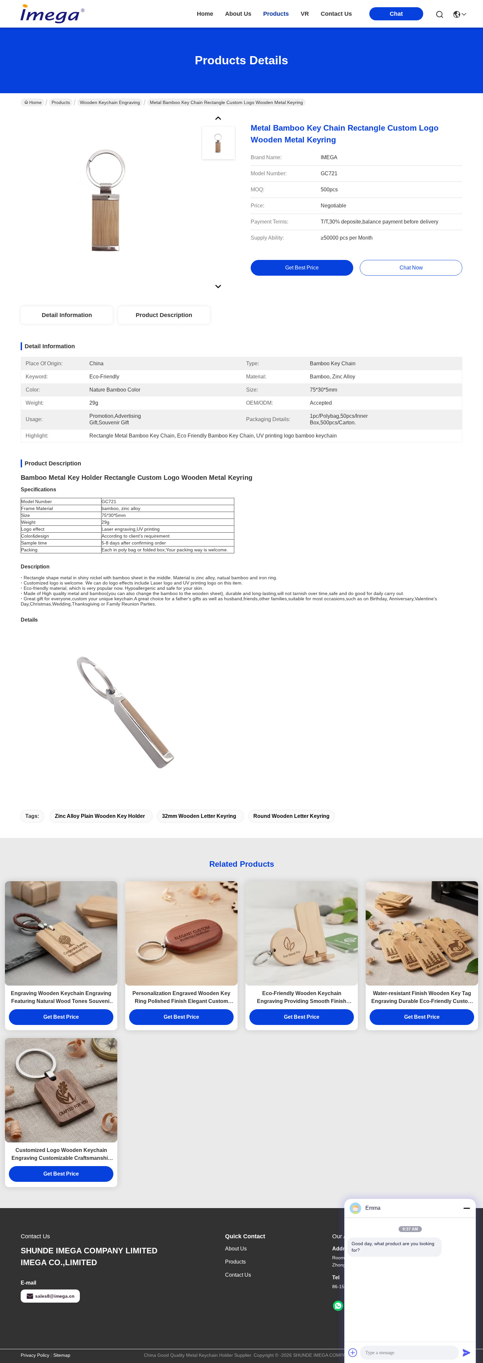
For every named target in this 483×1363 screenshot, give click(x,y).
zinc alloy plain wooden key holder (100, 816)
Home (205, 14)
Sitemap (61, 1355)
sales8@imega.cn (55, 1296)
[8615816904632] (338, 1306)
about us (238, 14)
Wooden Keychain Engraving (110, 102)
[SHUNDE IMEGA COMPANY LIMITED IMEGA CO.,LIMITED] (52, 14)
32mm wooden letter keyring (199, 816)
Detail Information (67, 315)
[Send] (466, 1352)
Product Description (164, 315)
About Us (236, 1248)
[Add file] (352, 1352)
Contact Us (238, 1275)
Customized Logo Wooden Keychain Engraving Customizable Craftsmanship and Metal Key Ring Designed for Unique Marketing (61, 1154)
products (276, 14)
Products (61, 102)
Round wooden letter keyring (291, 816)
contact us (336, 14)
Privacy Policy (35, 1355)
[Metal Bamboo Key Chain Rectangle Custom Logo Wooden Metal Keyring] (108, 201)
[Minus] (467, 1208)
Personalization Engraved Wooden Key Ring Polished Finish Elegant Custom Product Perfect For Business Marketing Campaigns (181, 997)
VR (305, 14)
